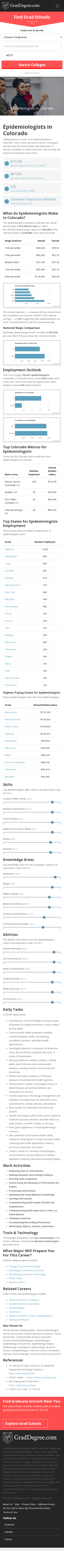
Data (17, 1504)
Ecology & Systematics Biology (24, 1266)
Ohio (7, 627)
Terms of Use (10, 1512)
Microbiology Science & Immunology (27, 1274)
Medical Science (17, 1282)
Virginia (8, 656)
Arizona (8, 620)
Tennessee (10, 649)
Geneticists (15, 1311)
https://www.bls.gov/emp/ (22, 1385)
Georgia (9, 577)
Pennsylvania (11, 606)
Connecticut (11, 685)
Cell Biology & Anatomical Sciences (26, 1270)
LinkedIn (8, 1531)
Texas (8, 563)
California (9, 549)
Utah (7, 670)
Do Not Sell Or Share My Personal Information (26, 1508)
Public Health (15, 1278)
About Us (8, 1504)
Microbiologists (17, 1307)
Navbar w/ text (21, 6)
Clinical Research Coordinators (24, 1299)
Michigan (9, 635)
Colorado (9, 570)
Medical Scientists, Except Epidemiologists (30, 1315)
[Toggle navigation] (57, 6)
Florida (8, 613)
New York (10, 592)
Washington (11, 556)
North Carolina (12, 677)
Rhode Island (11, 726)
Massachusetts (12, 584)
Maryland (9, 599)
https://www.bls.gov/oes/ (22, 1373)
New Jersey (11, 712)
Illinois (8, 663)
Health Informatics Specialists (24, 1303)
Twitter (8, 1539)
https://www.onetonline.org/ (41, 1377)
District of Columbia (15, 762)
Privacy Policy (29, 1504)
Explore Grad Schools (23, 1423)
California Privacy (46, 1504)
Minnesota (10, 642)
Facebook (9, 1524)
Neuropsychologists (19, 1319)
